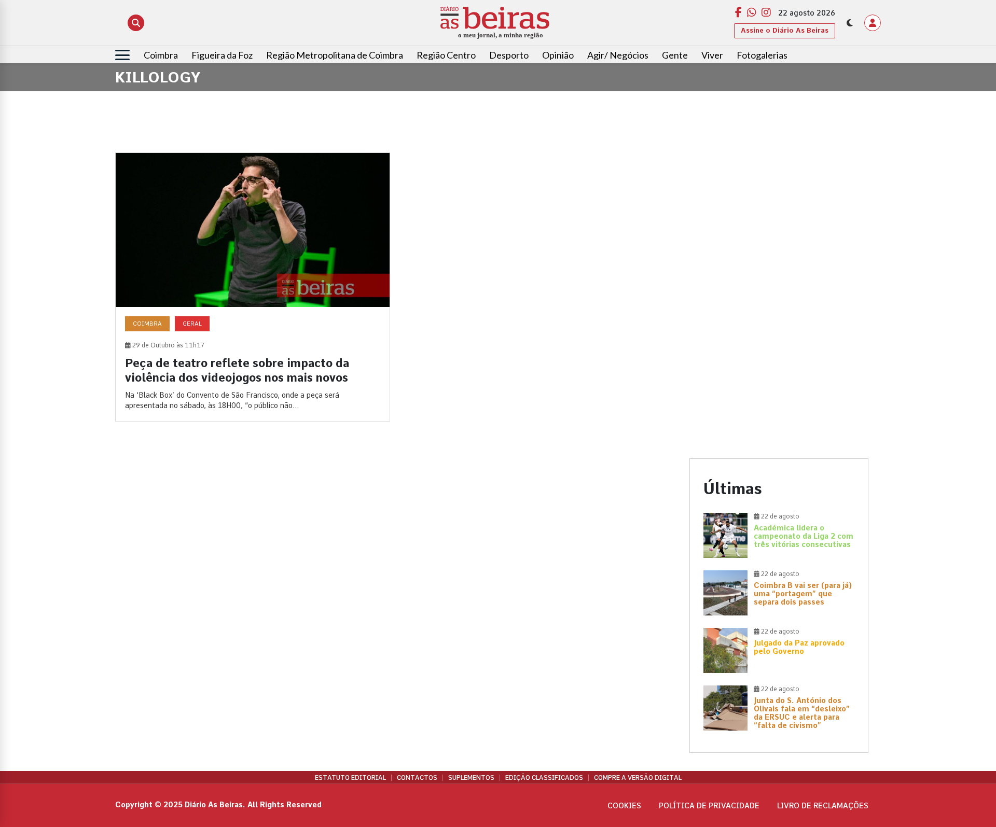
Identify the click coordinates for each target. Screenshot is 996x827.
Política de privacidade (709, 806)
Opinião (558, 55)
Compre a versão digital (638, 778)
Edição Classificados (544, 778)
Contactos (417, 778)
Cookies (624, 806)
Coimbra (161, 55)
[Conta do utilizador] (872, 23)
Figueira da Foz (222, 55)
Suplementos (471, 778)
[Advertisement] (778, 225)
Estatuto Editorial (350, 778)
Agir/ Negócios (617, 55)
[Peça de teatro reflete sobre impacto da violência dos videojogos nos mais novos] (253, 287)
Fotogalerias (762, 55)
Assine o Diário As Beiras (784, 30)
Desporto (509, 55)
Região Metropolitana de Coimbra (334, 55)
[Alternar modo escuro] (849, 23)
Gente (675, 55)
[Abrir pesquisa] (136, 23)
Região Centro (446, 55)
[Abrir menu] (122, 55)
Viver (712, 55)
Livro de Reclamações (822, 806)
